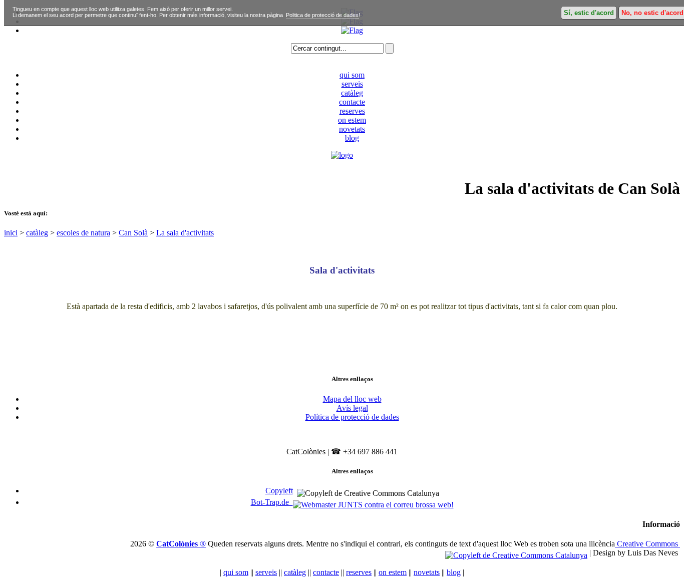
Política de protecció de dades (352, 417)
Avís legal (352, 408)
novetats (352, 129)
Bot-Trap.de (272, 502)
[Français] (352, 30)
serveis (352, 84)
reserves (352, 111)
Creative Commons (647, 543)
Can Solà (133, 232)
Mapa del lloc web (352, 399)
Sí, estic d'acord (589, 13)
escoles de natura (83, 232)
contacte (352, 102)
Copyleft (279, 490)
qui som (352, 75)
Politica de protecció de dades (322, 15)
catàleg (352, 93)
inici (11, 232)
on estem (352, 120)
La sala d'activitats (185, 232)
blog (352, 138)
